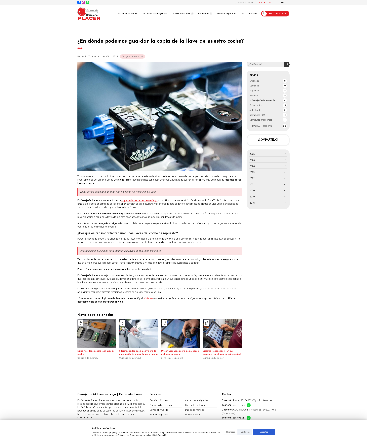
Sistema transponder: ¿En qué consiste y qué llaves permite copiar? (222, 352)
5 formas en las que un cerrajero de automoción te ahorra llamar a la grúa (138, 352)
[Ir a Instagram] (83, 2)
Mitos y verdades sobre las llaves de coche (96, 352)
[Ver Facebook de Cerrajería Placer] (79, 2)
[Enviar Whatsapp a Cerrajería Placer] (87, 2)
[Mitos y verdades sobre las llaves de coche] (96, 333)
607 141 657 (239, 405)
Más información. (160, 435)
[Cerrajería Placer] (88, 13)
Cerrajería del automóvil (132, 56)
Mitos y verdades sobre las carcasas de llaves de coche (180, 352)
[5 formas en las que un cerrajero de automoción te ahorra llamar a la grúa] (138, 333)
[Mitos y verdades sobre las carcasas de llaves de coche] (180, 333)
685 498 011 (239, 417)
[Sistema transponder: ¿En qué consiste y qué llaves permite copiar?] (222, 333)
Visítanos (148, 298)
